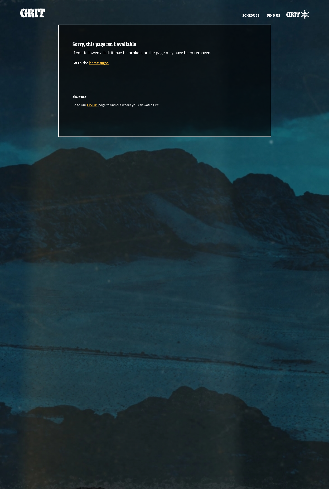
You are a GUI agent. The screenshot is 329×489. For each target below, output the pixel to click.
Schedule (250, 15)
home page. (99, 62)
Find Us (273, 15)
